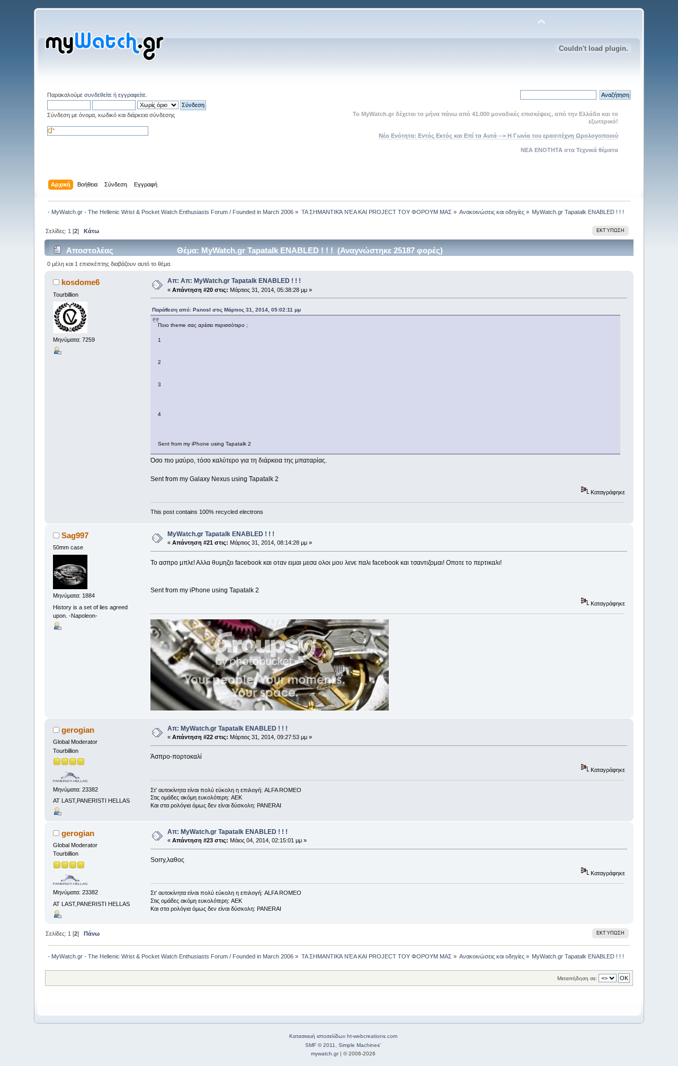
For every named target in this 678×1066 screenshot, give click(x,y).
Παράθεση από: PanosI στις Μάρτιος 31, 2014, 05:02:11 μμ (226, 310)
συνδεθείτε (98, 95)
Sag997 (74, 535)
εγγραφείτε (132, 95)
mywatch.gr (324, 1053)
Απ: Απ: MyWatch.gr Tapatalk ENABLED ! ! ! (234, 281)
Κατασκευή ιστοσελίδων (317, 1036)
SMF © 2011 (320, 1045)
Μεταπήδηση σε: (577, 978)
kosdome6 (80, 282)
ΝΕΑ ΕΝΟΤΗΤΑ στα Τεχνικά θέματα (569, 150)
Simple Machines (359, 1045)
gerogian (77, 729)
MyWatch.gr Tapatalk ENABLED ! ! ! (220, 534)
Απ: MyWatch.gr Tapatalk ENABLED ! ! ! (227, 728)
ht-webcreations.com (372, 1036)
